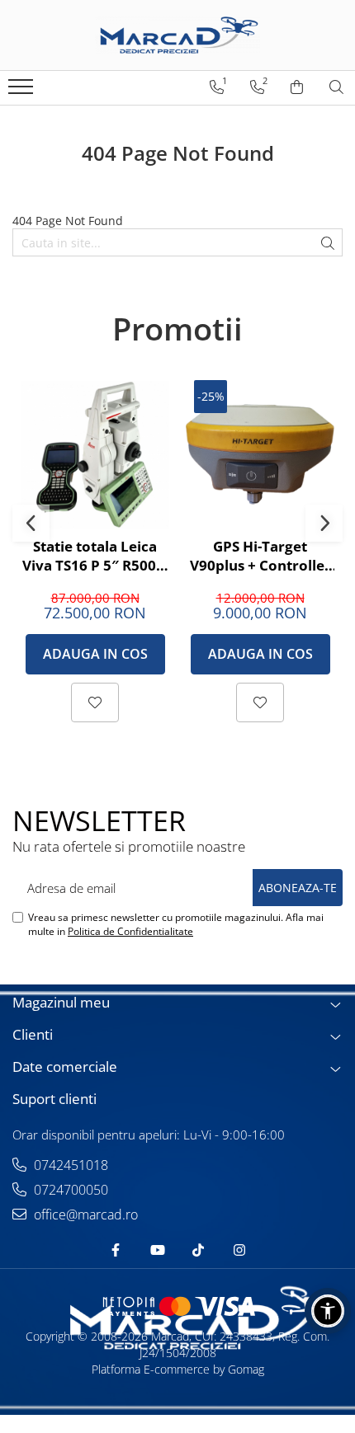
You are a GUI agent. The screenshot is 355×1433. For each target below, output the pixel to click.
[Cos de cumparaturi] (297, 87)
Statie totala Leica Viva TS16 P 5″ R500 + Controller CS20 (95, 556)
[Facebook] (115, 1250)
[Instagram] (239, 1250)
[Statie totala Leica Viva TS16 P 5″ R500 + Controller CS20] (95, 454)
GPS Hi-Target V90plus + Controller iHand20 (260, 556)
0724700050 (69, 1190)
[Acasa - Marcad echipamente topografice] (177, 35)
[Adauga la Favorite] (95, 702)
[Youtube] (157, 1250)
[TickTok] (198, 1250)
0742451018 (69, 1165)
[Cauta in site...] (336, 87)
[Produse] (22, 91)
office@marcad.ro (84, 1214)
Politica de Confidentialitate (130, 931)
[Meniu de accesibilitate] (328, 1311)
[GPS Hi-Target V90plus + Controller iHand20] (260, 454)
